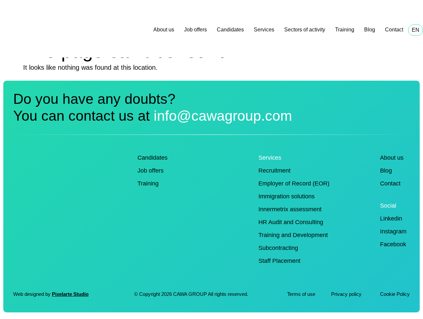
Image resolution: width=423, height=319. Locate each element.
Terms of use (301, 294)
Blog (369, 29)
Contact (394, 29)
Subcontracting (278, 248)
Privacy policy (347, 294)
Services (264, 29)
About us (163, 29)
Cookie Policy (395, 294)
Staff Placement (279, 261)
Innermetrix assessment (290, 209)
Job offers (195, 29)
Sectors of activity (304, 29)
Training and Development (293, 235)
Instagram (393, 231)
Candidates (230, 29)
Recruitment (274, 170)
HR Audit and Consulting (290, 222)
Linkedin (391, 218)
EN (415, 30)
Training (344, 29)
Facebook (393, 244)
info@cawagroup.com (223, 116)
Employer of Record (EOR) (293, 183)
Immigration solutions (286, 196)
